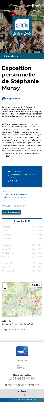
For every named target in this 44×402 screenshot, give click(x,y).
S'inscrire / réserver (11, 212)
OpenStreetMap (29, 316)
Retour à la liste (11, 56)
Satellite (36, 285)
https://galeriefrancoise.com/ (15, 194)
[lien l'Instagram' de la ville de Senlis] (25, 395)
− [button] (5, 288)
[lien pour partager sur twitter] (21, 205)
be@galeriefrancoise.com (13, 330)
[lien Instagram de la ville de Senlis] (38, 5)
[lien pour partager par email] (15, 205)
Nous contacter (22, 375)
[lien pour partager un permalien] (23, 205)
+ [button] (5, 285)
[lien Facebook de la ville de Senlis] (33, 5)
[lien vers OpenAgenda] (28, 5)
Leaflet (21, 316)
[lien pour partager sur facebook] (18, 205)
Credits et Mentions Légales (24, 400)
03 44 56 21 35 (8, 192)
